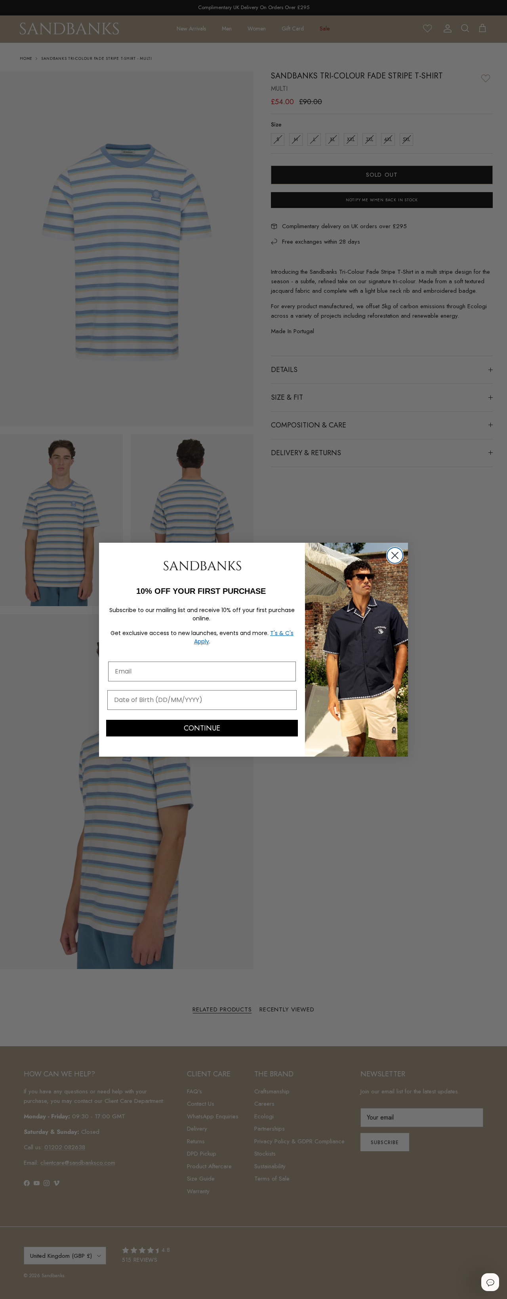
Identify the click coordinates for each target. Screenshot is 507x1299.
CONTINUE (202, 728)
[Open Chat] (490, 1282)
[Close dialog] (395, 555)
